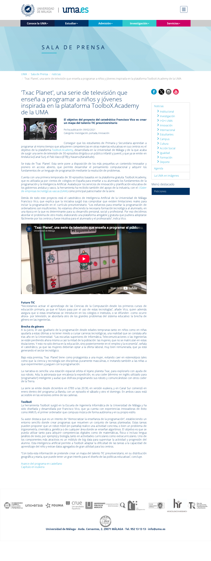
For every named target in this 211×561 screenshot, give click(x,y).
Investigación (167, 116)
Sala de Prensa (39, 74)
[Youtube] (176, 91)
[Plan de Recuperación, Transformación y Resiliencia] (197, 505)
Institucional (166, 111)
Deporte (164, 162)
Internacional (167, 130)
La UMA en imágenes (166, 175)
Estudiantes (166, 134)
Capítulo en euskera (32, 467)
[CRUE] (75, 505)
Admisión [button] (104, 23)
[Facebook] (154, 91)
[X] (161, 91)
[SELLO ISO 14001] (156, 505)
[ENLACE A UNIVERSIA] (34, 505)
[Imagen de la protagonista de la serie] (40, 128)
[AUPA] (95, 505)
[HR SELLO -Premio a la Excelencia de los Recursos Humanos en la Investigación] (177, 505)
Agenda (158, 168)
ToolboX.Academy (62, 150)
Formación (165, 157)
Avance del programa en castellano (41, 463)
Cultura (163, 143)
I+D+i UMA (166, 121)
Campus (164, 139)
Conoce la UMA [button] (36, 23)
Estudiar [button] (70, 23)
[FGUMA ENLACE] (54, 505)
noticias (56, 74)
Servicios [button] (173, 23)
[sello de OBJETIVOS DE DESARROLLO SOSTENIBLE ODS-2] (13, 505)
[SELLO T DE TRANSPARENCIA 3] (136, 505)
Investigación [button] (139, 23)
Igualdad (164, 153)
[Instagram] (168, 91)
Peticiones (160, 191)
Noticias (159, 106)
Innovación (165, 125)
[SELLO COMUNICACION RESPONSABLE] (116, 505)
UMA (24, 74)
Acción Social (167, 148)
